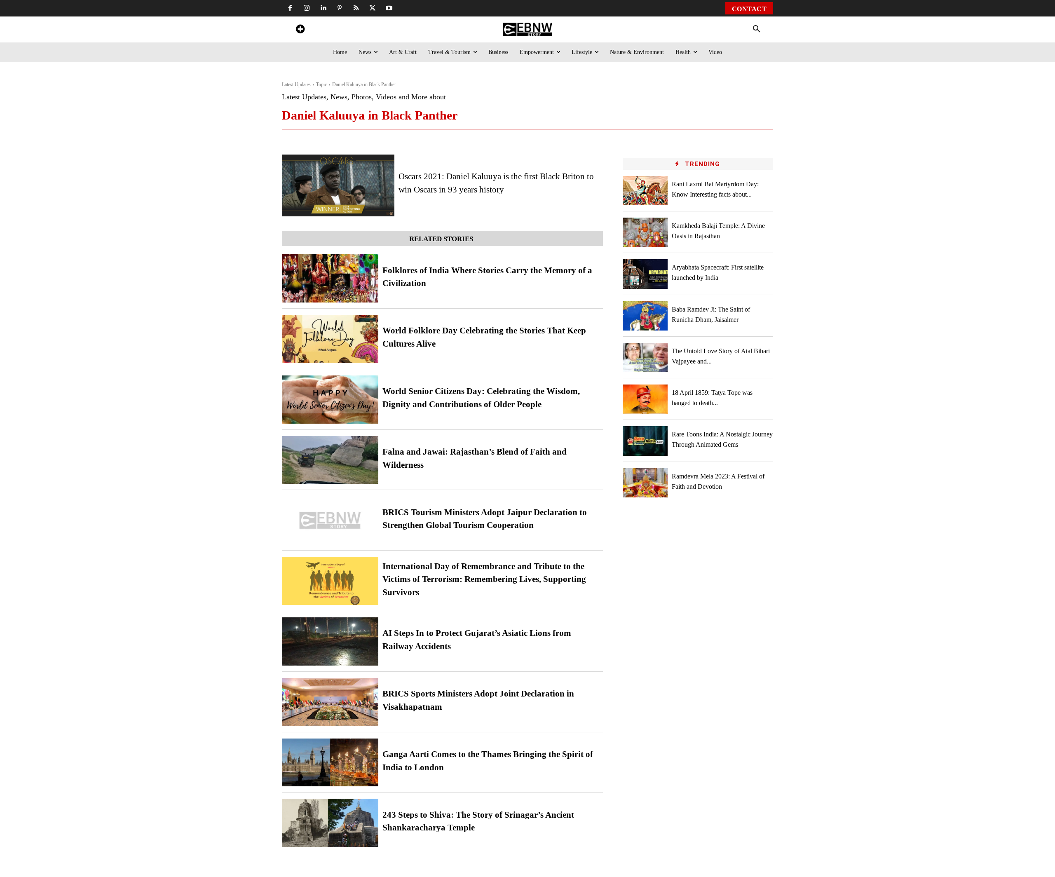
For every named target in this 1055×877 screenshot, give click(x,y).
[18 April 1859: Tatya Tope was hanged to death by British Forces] (645, 399)
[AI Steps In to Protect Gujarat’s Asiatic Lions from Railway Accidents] (330, 641)
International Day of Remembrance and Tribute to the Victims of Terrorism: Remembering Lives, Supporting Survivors (484, 579)
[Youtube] (389, 8)
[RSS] (356, 8)
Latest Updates (296, 84)
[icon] (300, 30)
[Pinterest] (339, 8)
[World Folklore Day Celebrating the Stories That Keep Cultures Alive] (330, 339)
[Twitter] (372, 8)
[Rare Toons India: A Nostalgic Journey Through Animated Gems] (645, 440)
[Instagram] (306, 8)
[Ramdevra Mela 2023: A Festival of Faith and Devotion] (645, 482)
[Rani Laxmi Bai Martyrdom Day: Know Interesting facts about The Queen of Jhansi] (645, 190)
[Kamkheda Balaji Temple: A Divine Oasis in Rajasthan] (645, 232)
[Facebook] (290, 8)
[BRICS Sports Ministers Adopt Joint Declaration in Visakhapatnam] (330, 702)
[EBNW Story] (527, 29)
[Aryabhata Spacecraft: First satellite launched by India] (645, 273)
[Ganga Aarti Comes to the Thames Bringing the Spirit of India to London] (330, 763)
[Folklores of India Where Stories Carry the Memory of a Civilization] (330, 278)
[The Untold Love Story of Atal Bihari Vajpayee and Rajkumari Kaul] (645, 357)
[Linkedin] (323, 8)
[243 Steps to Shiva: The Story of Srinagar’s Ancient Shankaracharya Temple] (330, 823)
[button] (756, 29)
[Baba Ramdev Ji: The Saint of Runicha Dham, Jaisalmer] (645, 316)
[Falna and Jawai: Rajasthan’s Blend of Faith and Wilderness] (330, 460)
